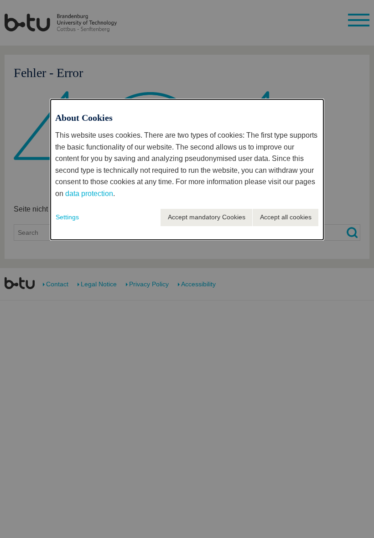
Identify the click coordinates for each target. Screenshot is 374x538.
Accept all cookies (286, 217)
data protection (89, 193)
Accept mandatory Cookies (206, 217)
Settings (67, 217)
